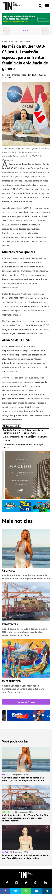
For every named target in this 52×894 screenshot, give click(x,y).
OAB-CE (6, 440)
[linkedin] (45, 882)
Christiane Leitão (11, 426)
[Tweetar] (15, 891)
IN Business (7, 812)
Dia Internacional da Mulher (17, 436)
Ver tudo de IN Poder (26, 702)
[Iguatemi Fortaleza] (7, 31)
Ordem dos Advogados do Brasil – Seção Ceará (23, 446)
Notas (5, 775)
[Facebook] (7, 882)
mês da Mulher (40, 436)
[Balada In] (26, 875)
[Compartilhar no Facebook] (5, 891)
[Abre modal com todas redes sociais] (47, 891)
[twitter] (26, 882)
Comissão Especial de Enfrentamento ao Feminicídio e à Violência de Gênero (23, 431)
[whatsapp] (36, 882)
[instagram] (16, 882)
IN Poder (26, 31)
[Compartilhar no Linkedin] (36, 891)
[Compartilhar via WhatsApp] (26, 891)
